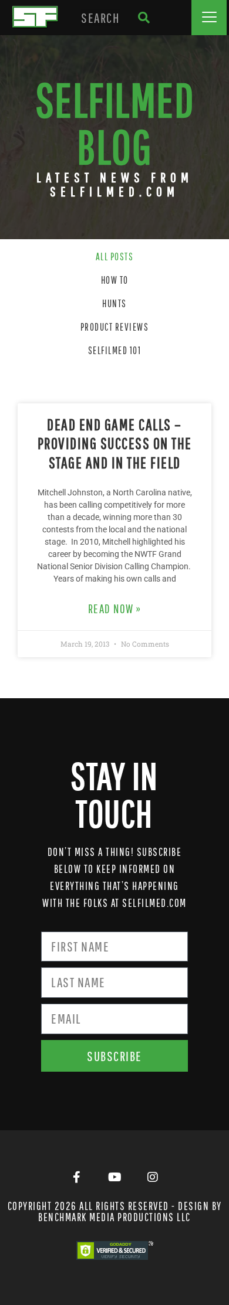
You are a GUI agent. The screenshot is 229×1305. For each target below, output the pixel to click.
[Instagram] (152, 1177)
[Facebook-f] (76, 1177)
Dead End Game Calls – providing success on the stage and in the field (115, 443)
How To (115, 280)
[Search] (143, 17)
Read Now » (115, 608)
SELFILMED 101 (115, 350)
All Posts (115, 256)
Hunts (114, 303)
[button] (209, 17)
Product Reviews (114, 326)
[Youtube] (114, 1177)
